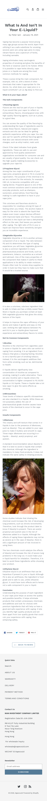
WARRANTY (10, 679)
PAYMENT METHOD (14, 692)
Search (8, 666)
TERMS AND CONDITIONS (17, 698)
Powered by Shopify (31, 793)
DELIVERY (9, 685)
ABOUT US (10, 672)
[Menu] (42, 9)
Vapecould (19, 793)
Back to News (25, 645)
